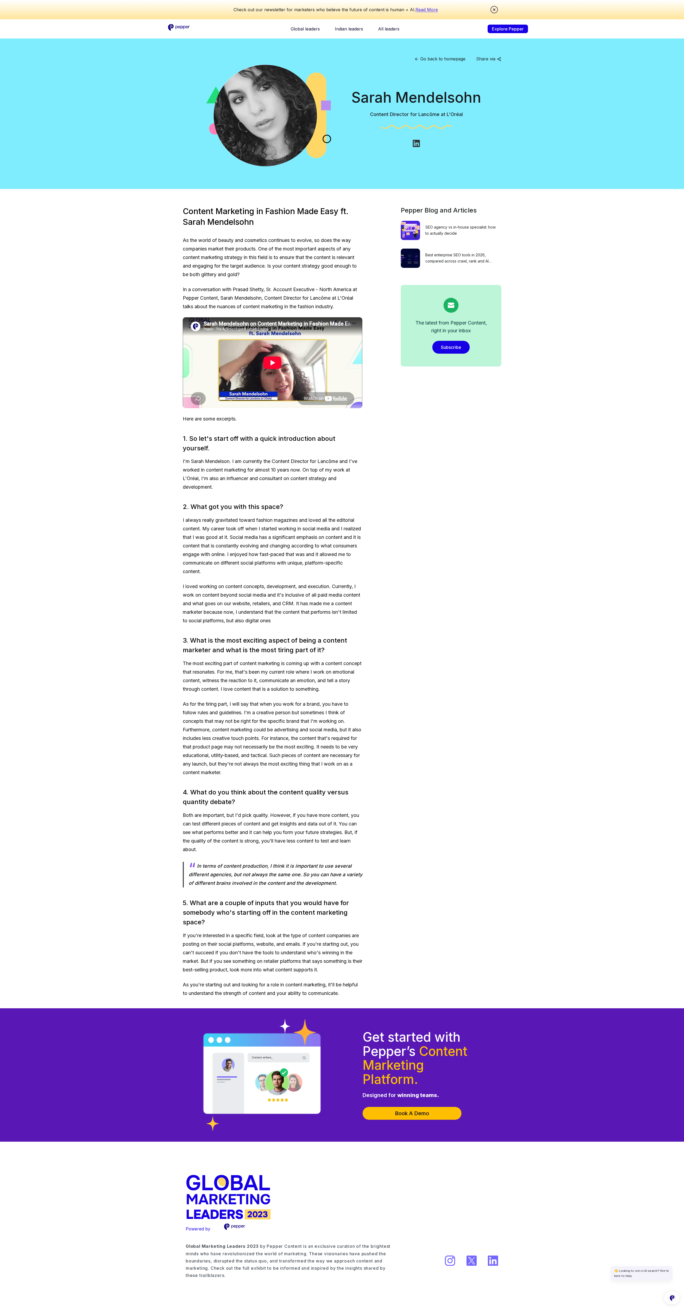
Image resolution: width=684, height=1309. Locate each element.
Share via (485, 58)
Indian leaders (349, 29)
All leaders (388, 29)
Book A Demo (412, 1113)
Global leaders (305, 29)
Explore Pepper (508, 29)
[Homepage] (179, 29)
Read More (426, 9)
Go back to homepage (442, 58)
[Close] (494, 9)
